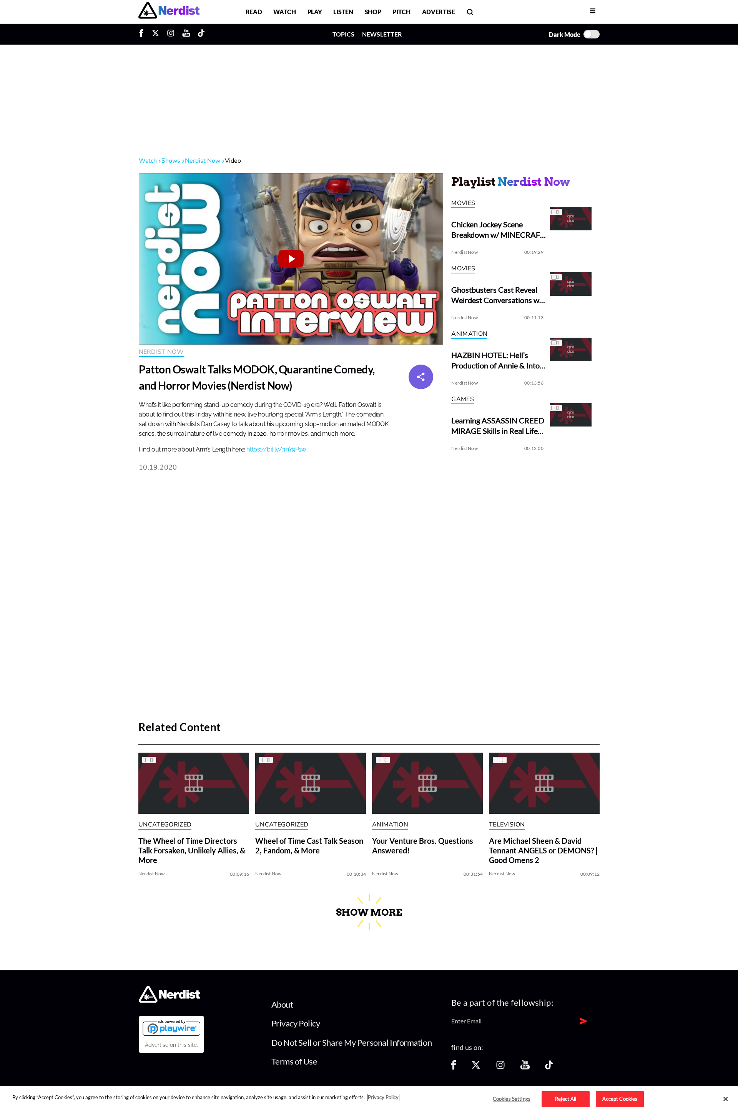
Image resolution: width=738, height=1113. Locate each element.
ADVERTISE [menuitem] (438, 11)
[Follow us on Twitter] (475, 1067)
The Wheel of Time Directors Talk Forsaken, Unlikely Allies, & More (191, 850)
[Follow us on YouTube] (525, 1067)
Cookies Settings (511, 1099)
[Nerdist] (168, 12)
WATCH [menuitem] (284, 11)
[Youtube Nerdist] (186, 34)
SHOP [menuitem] (373, 11)
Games (462, 399)
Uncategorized (164, 824)
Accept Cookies (619, 1099)
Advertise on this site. (171, 1045)
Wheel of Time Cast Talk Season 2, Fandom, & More (309, 845)
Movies (463, 203)
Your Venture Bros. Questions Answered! (422, 845)
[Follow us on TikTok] (549, 1067)
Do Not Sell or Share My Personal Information (351, 1042)
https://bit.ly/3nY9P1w (276, 449)
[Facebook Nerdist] (143, 34)
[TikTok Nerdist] (201, 34)
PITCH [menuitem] (401, 11)
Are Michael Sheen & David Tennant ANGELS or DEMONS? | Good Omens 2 (543, 850)
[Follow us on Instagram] (500, 1067)
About (282, 1004)
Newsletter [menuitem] (382, 34)
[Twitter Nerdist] (155, 34)
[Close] (725, 1099)
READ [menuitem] (254, 11)
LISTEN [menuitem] (343, 11)
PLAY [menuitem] (315, 11)
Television (507, 824)
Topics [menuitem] (343, 34)
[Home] (169, 1000)
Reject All (565, 1099)
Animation (469, 334)
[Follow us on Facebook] (453, 1067)
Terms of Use (294, 1061)
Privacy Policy (295, 1023)
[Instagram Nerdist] (170, 34)
